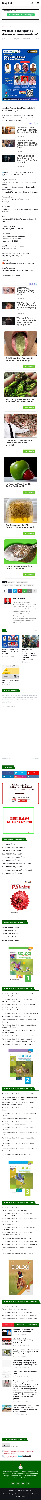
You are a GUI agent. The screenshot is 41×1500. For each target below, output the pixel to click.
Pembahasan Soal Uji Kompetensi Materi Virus (18, 1005)
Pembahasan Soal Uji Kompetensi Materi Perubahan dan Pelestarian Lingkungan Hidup (18, 1040)
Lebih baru (7, 759)
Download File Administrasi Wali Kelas (25, 1373)
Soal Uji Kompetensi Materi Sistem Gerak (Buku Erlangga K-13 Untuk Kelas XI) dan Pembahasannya (26, 1352)
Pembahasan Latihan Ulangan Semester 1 (17, 1016)
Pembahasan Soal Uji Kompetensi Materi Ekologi (19, 1036)
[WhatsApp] (24, 591)
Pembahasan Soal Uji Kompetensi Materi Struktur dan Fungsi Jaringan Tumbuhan (20, 1098)
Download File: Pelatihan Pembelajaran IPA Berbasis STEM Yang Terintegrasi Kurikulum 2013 (29, 654)
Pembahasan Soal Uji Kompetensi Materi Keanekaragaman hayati (17, 1000)
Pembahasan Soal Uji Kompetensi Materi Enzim (19, 1312)
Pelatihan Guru (8, 585)
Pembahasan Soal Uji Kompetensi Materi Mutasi (19, 1241)
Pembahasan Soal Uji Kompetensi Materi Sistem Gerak (19, 1109)
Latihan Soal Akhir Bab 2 (10, 930)
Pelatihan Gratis (22, 582)
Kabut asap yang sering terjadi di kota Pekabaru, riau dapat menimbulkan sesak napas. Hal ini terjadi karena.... (26, 1409)
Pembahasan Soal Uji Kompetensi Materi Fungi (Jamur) (19, 1021)
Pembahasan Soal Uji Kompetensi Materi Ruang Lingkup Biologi (19, 995)
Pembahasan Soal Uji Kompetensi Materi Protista (20, 1013)
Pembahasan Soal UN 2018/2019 (13, 848)
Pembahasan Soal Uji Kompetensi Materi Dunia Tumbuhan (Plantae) (19, 1026)
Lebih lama (34, 759)
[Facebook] (10, 591)
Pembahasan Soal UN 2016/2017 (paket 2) (17, 870)
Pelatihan (13, 27)
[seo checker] (10, 1456)
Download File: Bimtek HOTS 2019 (10, 681)
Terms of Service (32, 1494)
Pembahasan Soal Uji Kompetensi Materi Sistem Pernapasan (19, 1128)
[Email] (29, 591)
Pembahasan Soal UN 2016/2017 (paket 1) (16, 864)
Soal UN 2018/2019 (8, 844)
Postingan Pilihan (20, 585)
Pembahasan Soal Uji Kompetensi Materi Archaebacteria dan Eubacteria (17, 1009)
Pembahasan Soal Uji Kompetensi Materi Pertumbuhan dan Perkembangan (17, 1209)
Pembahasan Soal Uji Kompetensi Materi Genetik (20, 1219)
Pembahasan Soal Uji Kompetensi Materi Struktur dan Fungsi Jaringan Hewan (20, 1103)
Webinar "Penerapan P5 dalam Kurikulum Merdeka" (10, 651)
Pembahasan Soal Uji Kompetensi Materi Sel (18, 1094)
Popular (8, 1325)
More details (29, 366)
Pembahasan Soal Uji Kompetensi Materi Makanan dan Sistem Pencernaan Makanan (20, 1123)
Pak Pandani (19, 598)
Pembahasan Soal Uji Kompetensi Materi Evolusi (19, 1244)
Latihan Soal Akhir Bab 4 (10, 937)
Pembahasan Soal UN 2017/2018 (13, 857)
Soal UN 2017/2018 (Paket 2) (12, 854)
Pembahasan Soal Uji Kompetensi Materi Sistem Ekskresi (19, 1134)
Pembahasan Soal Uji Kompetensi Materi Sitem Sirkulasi (19, 1114)
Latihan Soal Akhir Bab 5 (10, 940)
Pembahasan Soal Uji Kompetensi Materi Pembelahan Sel (17, 1223)
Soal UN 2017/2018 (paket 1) (11, 851)
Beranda (5, 27)
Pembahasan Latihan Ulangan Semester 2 (17, 1044)
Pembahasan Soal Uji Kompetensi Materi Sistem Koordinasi (19, 1139)
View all (36, 630)
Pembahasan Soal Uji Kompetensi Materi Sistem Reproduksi (19, 1144)
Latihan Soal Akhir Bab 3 (10, 934)
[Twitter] (15, 591)
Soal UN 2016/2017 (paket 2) (12, 867)
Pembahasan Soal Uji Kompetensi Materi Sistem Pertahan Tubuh (19, 1150)
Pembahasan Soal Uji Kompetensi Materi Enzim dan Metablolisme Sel (19, 1214)
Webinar (30, 585)
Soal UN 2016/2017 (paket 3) (12, 873)
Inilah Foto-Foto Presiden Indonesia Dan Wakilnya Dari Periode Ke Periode (24, 1341)
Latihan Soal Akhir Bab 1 (10, 927)
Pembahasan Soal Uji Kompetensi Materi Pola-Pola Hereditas (19, 1228)
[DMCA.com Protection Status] (24, 1456)
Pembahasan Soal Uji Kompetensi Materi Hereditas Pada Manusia (17, 1234)
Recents (20, 1325)
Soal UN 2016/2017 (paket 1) (11, 860)
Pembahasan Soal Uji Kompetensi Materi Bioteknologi (17, 1249)
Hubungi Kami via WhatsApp (20, 14)
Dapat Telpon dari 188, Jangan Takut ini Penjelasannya (25, 1331)
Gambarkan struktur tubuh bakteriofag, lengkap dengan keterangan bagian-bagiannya (25, 1363)
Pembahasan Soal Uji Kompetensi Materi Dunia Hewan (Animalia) (19, 1031)
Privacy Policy (8, 1494)
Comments (32, 1325)
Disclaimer (19, 1494)
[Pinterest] (19, 591)
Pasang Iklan (20, 1497)
